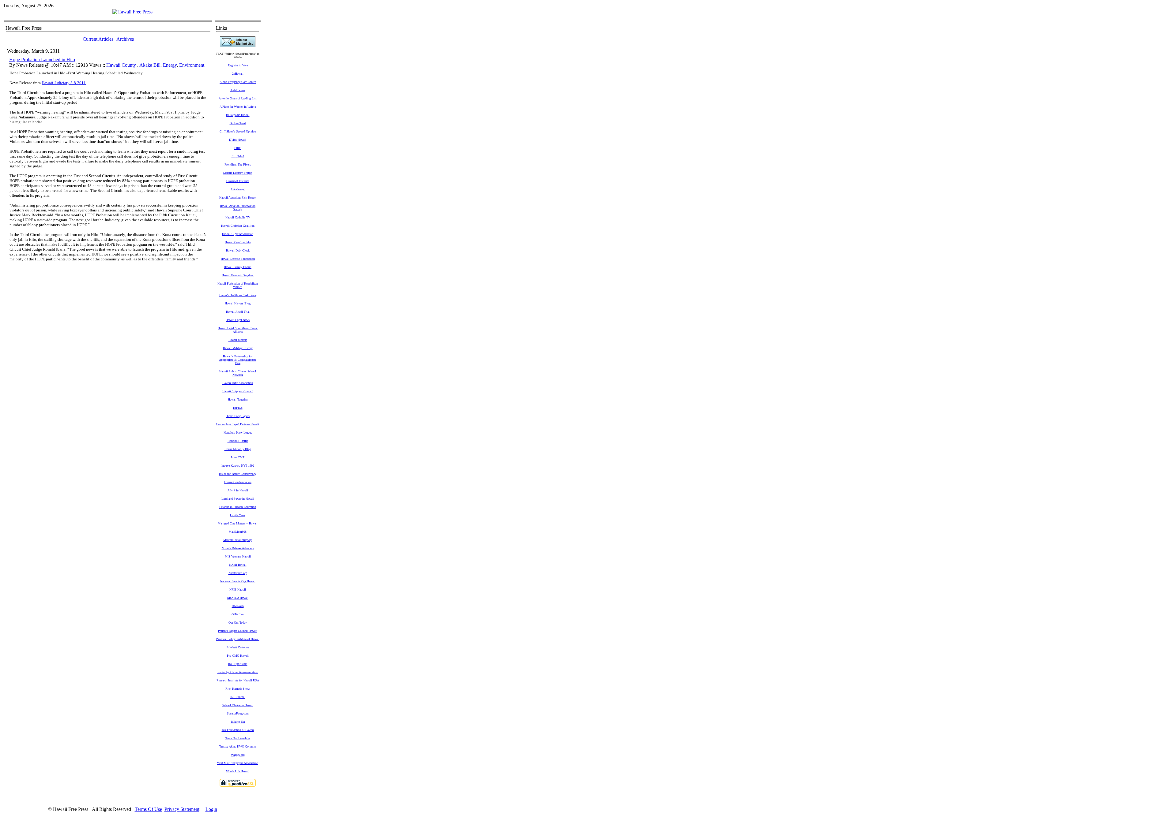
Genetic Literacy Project (237, 172)
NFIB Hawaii (237, 589)
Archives (125, 39)
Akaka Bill (149, 65)
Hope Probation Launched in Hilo (42, 59)
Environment (191, 65)
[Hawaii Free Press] (132, 11)
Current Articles (98, 39)
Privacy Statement (181, 809)
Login (211, 809)
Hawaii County (121, 65)
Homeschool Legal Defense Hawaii (237, 424)
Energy (170, 65)
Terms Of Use (148, 809)
